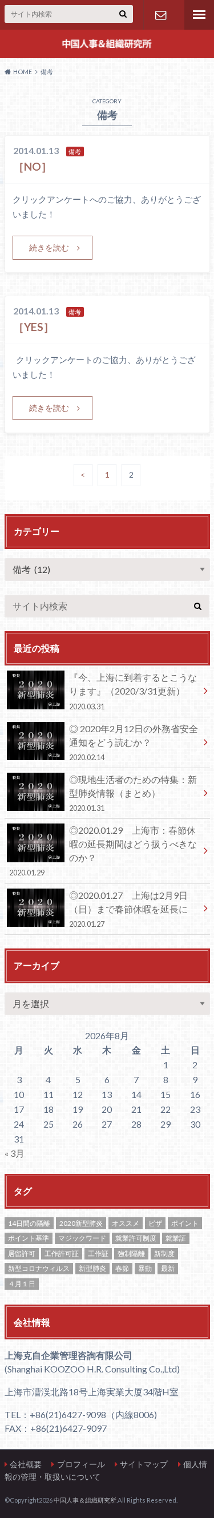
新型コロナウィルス (39, 1268)
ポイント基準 (28, 1238)
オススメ (125, 1223)
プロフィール (81, 1464)
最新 (168, 1268)
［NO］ (32, 166)
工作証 (98, 1253)
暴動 (145, 1268)
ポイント (185, 1223)
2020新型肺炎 (81, 1223)
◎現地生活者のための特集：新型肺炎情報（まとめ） (133, 793)
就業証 (175, 1238)
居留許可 (21, 1253)
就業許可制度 (135, 1238)
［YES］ (33, 326)
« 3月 (15, 1153)
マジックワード (82, 1238)
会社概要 (26, 1464)
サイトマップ (144, 1464)
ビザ (155, 1223)
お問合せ (160, 15)
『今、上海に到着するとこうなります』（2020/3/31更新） (133, 691)
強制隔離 (131, 1253)
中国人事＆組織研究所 (85, 1500)
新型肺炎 (92, 1268)
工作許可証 (62, 1253)
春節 (122, 1268)
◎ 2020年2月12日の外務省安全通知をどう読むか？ (133, 742)
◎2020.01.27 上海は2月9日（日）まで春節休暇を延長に (128, 909)
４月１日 (21, 1283)
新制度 (164, 1253)
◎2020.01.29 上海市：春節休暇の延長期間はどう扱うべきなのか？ (103, 851)
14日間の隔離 (29, 1223)
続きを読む (49, 247)
